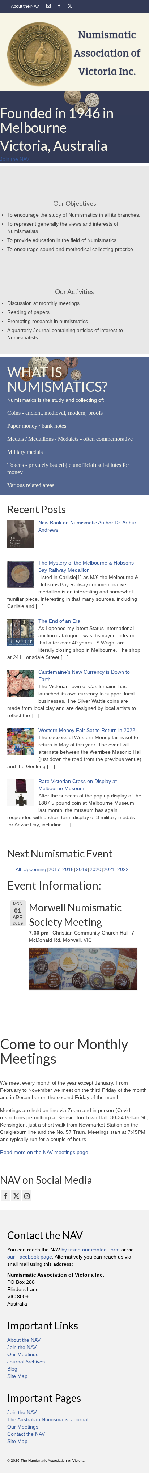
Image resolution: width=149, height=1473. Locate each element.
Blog (12, 1369)
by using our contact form (90, 1249)
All (18, 869)
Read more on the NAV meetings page (44, 1152)
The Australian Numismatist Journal (47, 1419)
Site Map (17, 1376)
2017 (54, 869)
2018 (68, 869)
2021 (109, 869)
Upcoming (34, 869)
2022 (123, 869)
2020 (95, 869)
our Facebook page (29, 1257)
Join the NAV (22, 1347)
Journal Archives (26, 1362)
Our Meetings (22, 1354)
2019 (82, 869)
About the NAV (24, 1340)
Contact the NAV (26, 1434)
